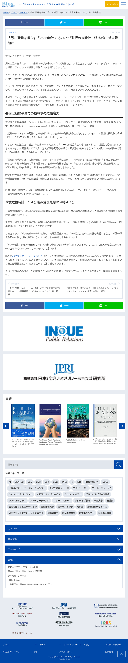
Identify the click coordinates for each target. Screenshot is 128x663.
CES (30, 482)
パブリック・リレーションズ (27, 256)
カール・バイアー (73, 494)
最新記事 (12, 539)
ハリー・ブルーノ (62, 500)
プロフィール (39, 644)
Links (11, 559)
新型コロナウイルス (97, 506)
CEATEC (19, 482)
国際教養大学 (47, 506)
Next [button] (122, 426)
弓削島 (80, 506)
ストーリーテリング (40, 500)
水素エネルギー (86, 513)
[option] (23, 425)
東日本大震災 (68, 513)
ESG (55, 482)
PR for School (14, 580)
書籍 (35, 652)
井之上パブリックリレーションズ (23, 567)
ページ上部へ (122, 654)
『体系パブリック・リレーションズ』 (27, 488)
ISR (79, 482)
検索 (118, 464)
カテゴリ (12, 528)
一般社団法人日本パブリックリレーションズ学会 (30, 584)
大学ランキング (65, 506)
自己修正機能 (104, 513)
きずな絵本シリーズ (59, 488)
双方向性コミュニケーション (23, 506)
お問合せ (109, 652)
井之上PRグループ (11, 652)
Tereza (68, 659)
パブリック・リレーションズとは (74, 644)
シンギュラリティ (17, 500)
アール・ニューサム (102, 488)
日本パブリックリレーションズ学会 (26, 513)
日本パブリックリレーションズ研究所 (25, 571)
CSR (38, 482)
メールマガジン (112, 4)
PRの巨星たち (91, 482)
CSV (46, 482)
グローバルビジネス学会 (98, 494)
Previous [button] (6, 426)
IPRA (64, 482)
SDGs (105, 482)
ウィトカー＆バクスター (20, 494)
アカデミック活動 (113, 644)
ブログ (6, 644)
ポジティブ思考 (82, 500)
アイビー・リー (80, 488)
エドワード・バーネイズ (48, 494)
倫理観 (110, 500)
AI (10, 482)
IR (72, 482)
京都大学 (98, 500)
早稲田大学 (52, 513)
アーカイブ (14, 549)
